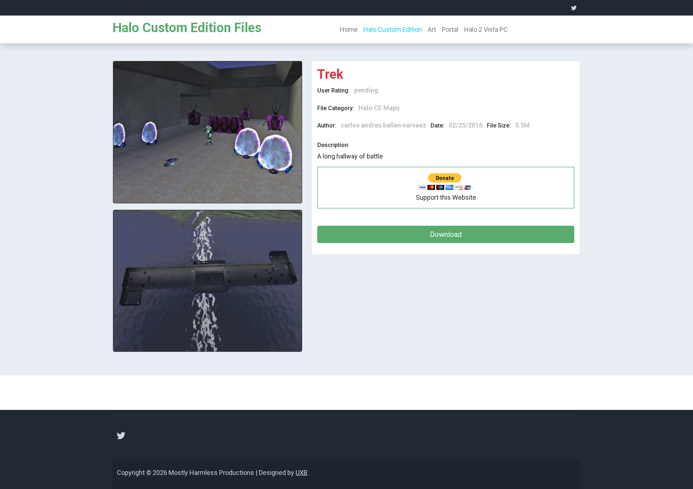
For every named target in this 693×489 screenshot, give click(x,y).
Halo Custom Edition (392, 29)
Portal (450, 29)
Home (349, 29)
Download (446, 234)
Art (432, 29)
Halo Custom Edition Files (187, 27)
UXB (302, 472)
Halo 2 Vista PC (486, 29)
